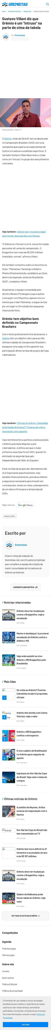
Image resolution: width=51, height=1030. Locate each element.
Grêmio (7, 138)
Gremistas (20, 35)
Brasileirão (27, 11)
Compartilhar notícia (23, 587)
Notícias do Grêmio (14, 11)
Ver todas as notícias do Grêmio (24, 916)
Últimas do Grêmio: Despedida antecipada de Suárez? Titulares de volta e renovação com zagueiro (25, 427)
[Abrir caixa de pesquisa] (47, 4)
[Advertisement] (25, 67)
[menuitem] (25, 949)
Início (4, 11)
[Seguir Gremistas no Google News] (18, 503)
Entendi (25, 1024)
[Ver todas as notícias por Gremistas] (5, 35)
